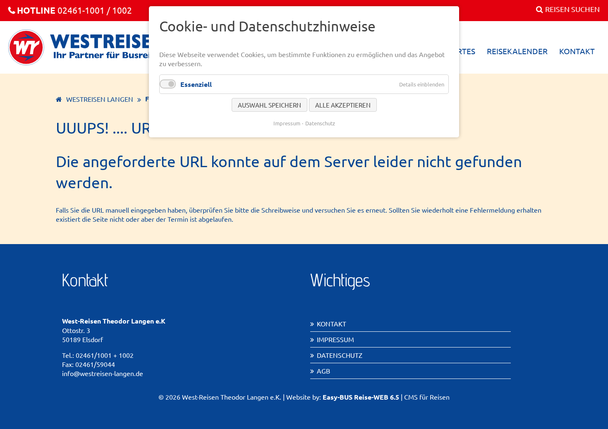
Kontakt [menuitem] (577, 51)
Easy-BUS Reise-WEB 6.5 (361, 397)
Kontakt (331, 323)
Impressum (335, 339)
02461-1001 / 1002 (74, 10)
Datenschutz (339, 355)
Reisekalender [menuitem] (517, 51)
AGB (323, 371)
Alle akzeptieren (343, 105)
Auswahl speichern (269, 105)
